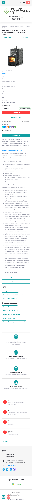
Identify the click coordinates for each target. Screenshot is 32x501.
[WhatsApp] (15, 127)
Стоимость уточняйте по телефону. (12, 150)
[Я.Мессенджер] (3, 127)
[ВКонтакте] (5, 127)
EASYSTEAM (5, 74)
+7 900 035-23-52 (15, 18)
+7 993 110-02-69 (15, 20)
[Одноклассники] (8, 127)
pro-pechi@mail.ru (14, 16)
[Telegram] (10, 127)
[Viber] (12, 127)
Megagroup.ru (20, 494)
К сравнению (7, 121)
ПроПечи (5, 450)
